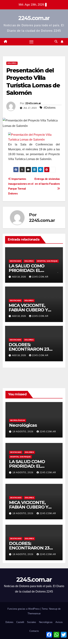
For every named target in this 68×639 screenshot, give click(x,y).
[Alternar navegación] (31, 41)
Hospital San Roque (47, 261)
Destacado (15, 261)
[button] (56, 41)
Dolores (12, 63)
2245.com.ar (34, 18)
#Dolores (49, 107)
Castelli (20, 622)
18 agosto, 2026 (23, 472)
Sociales (31, 622)
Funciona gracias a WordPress (23, 608)
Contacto (34, 631)
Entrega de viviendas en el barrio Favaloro (47, 181)
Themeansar (34, 613)
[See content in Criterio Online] (33, 136)
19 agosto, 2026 (23, 431)
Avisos (59, 622)
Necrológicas (17, 420)
